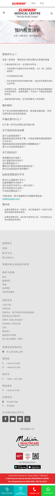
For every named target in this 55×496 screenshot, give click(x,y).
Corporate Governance (17, 475)
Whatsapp (48, 493)
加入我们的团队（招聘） (13, 339)
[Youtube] (13, 419)
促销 (4, 248)
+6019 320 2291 (13, 368)
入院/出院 (6, 305)
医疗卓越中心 (8, 258)
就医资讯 (24, 36)
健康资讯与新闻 (9, 335)
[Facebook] (5, 419)
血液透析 (6, 288)
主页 (16, 36)
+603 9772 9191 (13, 364)
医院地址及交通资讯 (11, 316)
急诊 (4, 277)
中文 (42, 3)
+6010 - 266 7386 (14, 379)
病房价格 (6, 309)
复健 (4, 285)
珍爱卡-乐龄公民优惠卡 (12, 320)
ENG (33, 3)
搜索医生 (7, 243)
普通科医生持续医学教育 (15, 264)
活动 (4, 328)
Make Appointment (21, 493)
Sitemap (43, 475)
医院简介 (6, 331)
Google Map (12, 402)
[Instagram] (27, 419)
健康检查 (6, 281)
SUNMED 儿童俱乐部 (11, 324)
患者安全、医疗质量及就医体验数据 (18, 312)
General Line (34, 493)
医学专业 (7, 253)
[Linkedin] (20, 419)
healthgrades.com (11, 199)
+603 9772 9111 (13, 391)
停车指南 (11, 406)
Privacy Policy (33, 475)
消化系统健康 (8, 292)
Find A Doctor (7, 493)
